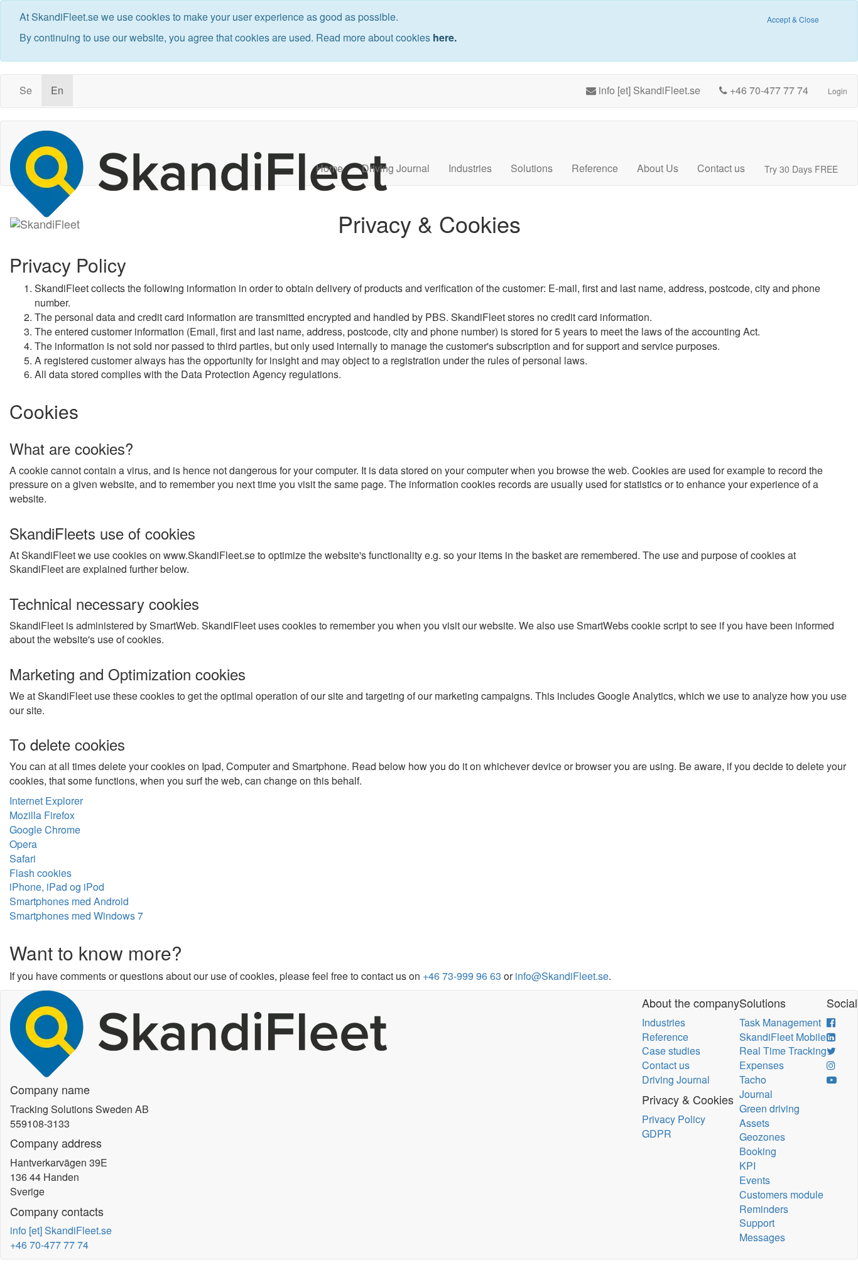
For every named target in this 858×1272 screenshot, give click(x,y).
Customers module (781, 1194)
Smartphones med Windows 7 (76, 915)
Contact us (721, 168)
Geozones (762, 1136)
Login (837, 90)
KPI (747, 1165)
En (57, 90)
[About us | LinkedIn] (831, 1037)
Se (25, 90)
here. (445, 37)
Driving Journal (396, 168)
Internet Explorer (46, 800)
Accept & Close (793, 19)
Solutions (532, 168)
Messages (762, 1237)
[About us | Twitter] (831, 1050)
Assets (754, 1123)
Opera (23, 844)
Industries (470, 168)
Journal (756, 1094)
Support (756, 1222)
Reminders (763, 1209)
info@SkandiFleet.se (562, 976)
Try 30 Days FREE (801, 169)
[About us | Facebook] (831, 1022)
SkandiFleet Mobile (782, 1037)
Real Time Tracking (783, 1050)
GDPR (656, 1133)
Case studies (671, 1050)
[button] (840, 35)
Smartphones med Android (69, 901)
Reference (595, 168)
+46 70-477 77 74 (49, 1244)
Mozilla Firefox (42, 815)
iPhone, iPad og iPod (56, 886)
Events (754, 1180)
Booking (757, 1151)
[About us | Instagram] (831, 1065)
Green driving (769, 1108)
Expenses (761, 1065)
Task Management (780, 1022)
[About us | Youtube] (832, 1079)
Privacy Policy (673, 1119)
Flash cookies (40, 873)
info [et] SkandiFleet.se (61, 1230)
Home (329, 168)
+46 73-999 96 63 (462, 976)
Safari (22, 858)
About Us (657, 168)
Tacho (752, 1079)
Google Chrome (44, 829)
